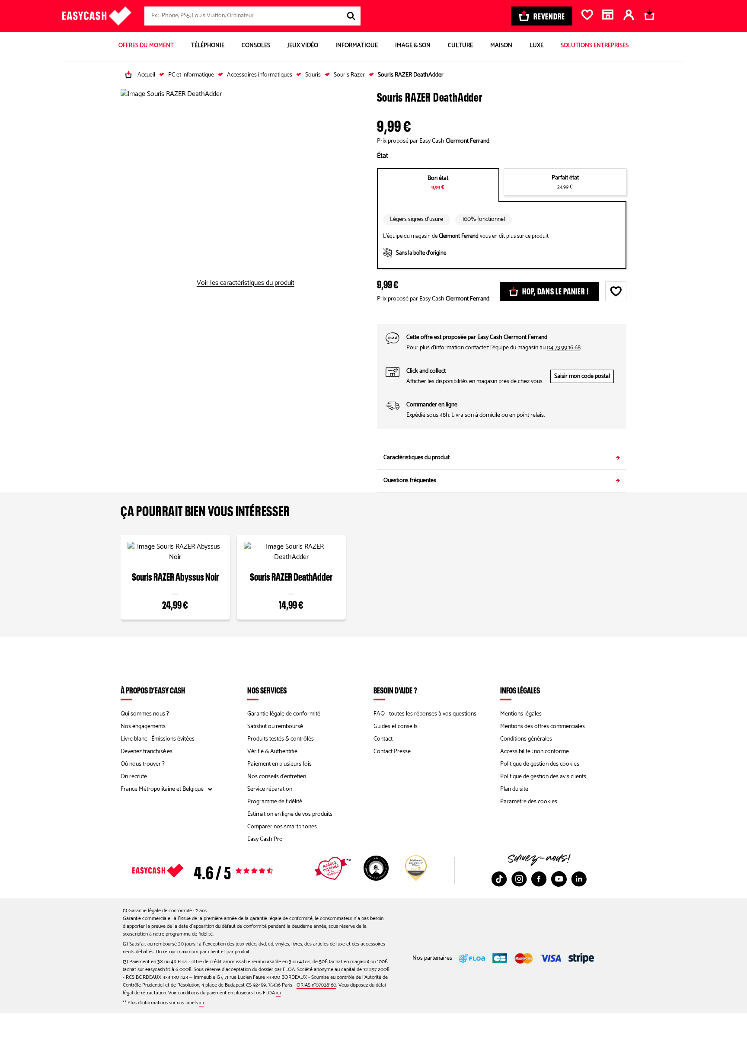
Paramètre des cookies (528, 802)
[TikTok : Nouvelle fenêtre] (499, 879)
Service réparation (269, 789)
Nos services (267, 690)
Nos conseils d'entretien (276, 777)
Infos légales (520, 690)
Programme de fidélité (274, 802)
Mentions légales (521, 714)
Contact (383, 739)
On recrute (134, 777)
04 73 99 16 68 (564, 348)
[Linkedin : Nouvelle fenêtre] (579, 879)
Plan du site (514, 789)
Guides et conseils (396, 727)
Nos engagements (143, 727)
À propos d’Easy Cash (153, 690)
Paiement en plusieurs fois (279, 764)
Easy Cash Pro (265, 839)
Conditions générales (526, 739)
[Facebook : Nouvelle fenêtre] (539, 879)
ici (278, 993)
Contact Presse (392, 752)
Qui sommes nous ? (145, 714)
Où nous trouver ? (143, 764)
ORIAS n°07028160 (316, 985)
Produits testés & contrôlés (280, 739)
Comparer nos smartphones (282, 827)
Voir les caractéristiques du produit (245, 283)
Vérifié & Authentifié (272, 752)
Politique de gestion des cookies (539, 764)
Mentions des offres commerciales (542, 727)
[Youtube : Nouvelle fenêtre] (559, 879)
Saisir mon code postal (582, 376)
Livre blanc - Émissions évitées (158, 739)
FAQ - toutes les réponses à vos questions (425, 714)
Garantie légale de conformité (283, 714)
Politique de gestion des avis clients (543, 777)
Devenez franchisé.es (146, 752)
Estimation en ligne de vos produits (289, 814)
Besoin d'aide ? (395, 690)
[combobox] (252, 16)
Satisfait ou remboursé (275, 727)
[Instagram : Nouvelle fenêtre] (519, 879)
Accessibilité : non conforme (534, 752)
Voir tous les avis (218, 871)
